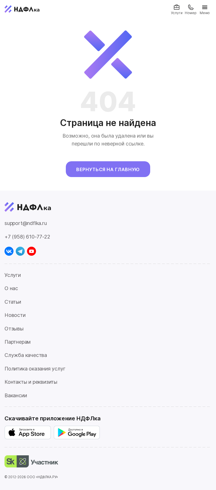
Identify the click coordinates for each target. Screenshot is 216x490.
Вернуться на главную (108, 169)
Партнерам (17, 342)
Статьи (12, 302)
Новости (15, 315)
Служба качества (25, 355)
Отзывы (14, 329)
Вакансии (15, 395)
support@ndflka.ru (25, 223)
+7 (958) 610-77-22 (27, 237)
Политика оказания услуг (34, 369)
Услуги (12, 275)
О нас (11, 288)
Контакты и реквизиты (30, 382)
